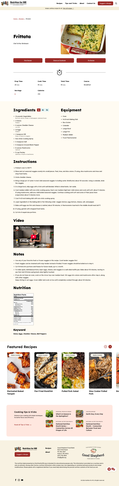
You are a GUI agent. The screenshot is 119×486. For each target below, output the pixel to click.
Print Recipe (28, 60)
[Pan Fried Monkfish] (45, 372)
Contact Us (91, 3)
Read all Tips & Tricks (22, 425)
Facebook (16, 480)
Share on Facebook (59, 60)
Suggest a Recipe (105, 3)
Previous (105, 346)
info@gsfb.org (61, 457)
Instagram (19, 480)
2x (43, 110)
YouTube (22, 480)
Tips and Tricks (71, 3)
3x (47, 110)
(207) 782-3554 (62, 455)
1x (39, 110)
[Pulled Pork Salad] (73, 372)
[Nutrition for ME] (14, 3)
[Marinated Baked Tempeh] (18, 373)
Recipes (59, 3)
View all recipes (67, 8)
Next (110, 346)
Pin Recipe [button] (91, 60)
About (82, 3)
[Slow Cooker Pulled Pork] (100, 373)
